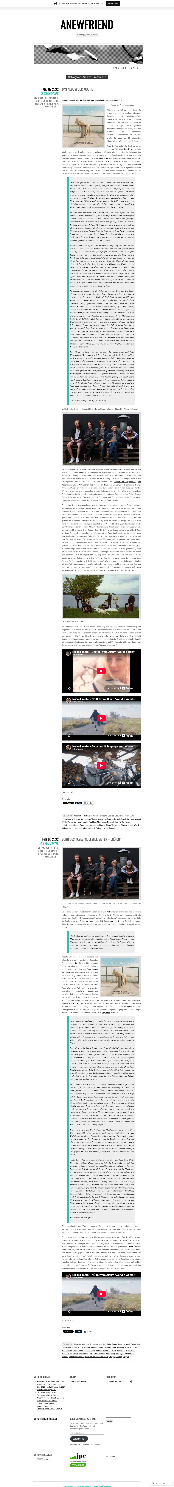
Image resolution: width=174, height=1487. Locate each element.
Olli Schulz (117, 484)
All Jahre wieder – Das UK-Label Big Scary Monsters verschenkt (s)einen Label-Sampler (50, 1400)
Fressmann (136, 164)
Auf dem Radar (45, 848)
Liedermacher (90, 1350)
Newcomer (83, 1353)
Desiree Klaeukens (115, 815)
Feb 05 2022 (50, 839)
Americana (94, 1344)
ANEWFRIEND (87, 24)
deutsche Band (124, 1344)
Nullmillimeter (128, 149)
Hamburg (107, 819)
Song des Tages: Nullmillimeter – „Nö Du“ (91, 839)
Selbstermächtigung (97, 825)
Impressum (110, 1456)
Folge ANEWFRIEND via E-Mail (83, 1418)
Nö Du (121, 822)
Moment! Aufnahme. (44, 1406)
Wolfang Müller (102, 158)
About (124, 68)
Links (116, 68)
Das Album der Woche (77, 89)
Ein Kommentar (50, 843)
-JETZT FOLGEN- (79, 1439)
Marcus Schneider (74, 822)
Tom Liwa (104, 484)
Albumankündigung (81, 1344)
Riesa (108, 1353)
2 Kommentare (50, 93)
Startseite (135, 68)
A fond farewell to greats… (46, 1389)
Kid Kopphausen (106, 921)
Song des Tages (51, 853)
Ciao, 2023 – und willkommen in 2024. (51, 1387)
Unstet (130, 825)
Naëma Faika (112, 822)
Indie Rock (129, 819)
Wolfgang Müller (102, 828)
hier (76, 152)
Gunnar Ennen (97, 819)
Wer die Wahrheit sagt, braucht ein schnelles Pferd (97, 100)
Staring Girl (77, 484)
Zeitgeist (54, 106)
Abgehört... (39, 98)
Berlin (86, 815)
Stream (46, 106)
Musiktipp (53, 101)
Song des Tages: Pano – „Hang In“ (49, 1408)
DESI (138, 545)
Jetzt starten (113, 3)
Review (55, 103)
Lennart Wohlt (78, 1350)
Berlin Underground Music (92, 948)
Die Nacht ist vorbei (101, 161)
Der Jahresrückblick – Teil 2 (47, 1392)
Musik (45, 101)
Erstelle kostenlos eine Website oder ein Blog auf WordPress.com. (87, 1486)
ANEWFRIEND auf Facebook (45, 1418)
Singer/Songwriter (113, 825)
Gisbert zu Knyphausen (125, 481)
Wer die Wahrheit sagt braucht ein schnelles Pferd (88, 1356)
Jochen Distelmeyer (91, 484)
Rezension (84, 825)
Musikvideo (40, 103)
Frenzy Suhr (128, 815)
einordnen (83, 472)
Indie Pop (120, 819)
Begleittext (106, 1012)
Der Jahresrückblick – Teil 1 (47, 1395)
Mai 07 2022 (51, 89)
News (48, 103)
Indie (114, 819)
